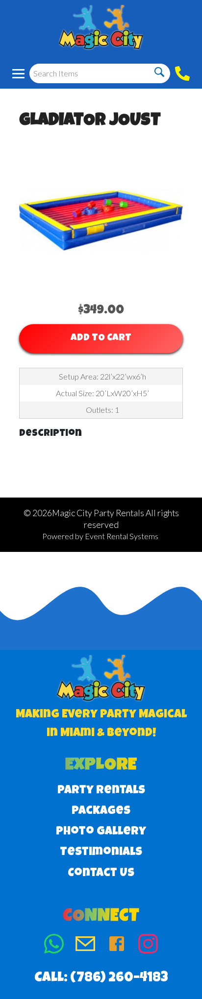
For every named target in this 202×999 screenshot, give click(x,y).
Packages (101, 811)
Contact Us (101, 874)
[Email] (85, 946)
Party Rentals (101, 791)
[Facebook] (116, 946)
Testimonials (101, 852)
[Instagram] (148, 946)
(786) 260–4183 (119, 978)
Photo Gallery (101, 832)
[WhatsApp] (54, 946)
